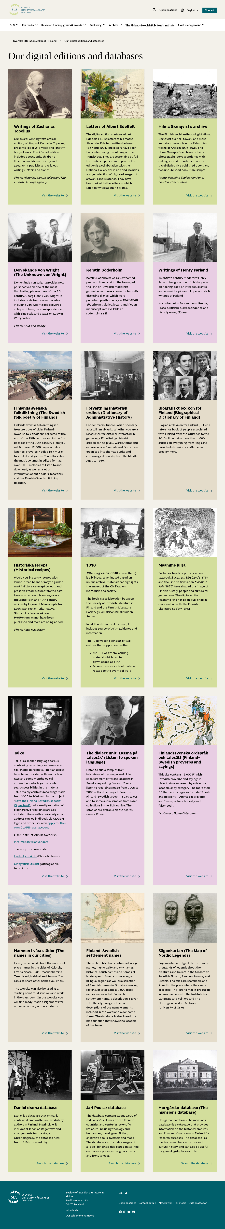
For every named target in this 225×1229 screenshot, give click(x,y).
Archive (113, 25)
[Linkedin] (133, 1212)
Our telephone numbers (80, 1215)
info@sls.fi (72, 1210)
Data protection (198, 1202)
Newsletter (165, 1202)
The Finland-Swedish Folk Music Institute (150, 25)
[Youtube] (129, 1212)
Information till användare (31, 841)
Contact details (147, 1202)
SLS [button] (12, 25)
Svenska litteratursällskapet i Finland (34, 40)
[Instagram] (125, 1212)
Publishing (95, 25)
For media (28, 25)
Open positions (168, 10)
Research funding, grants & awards (61, 25)
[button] (154, 9)
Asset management (189, 25)
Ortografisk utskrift (26, 864)
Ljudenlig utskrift (25, 856)
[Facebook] (120, 1212)
